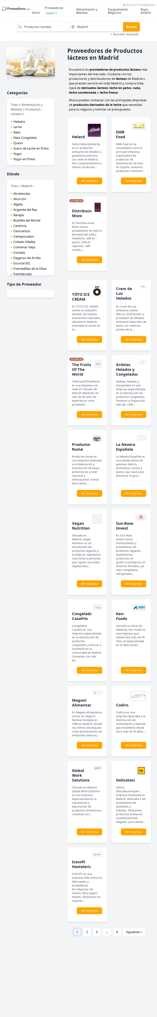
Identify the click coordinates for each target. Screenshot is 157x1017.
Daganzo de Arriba (27, 258)
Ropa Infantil (146, 11)
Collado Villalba (24, 242)
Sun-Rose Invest (124, 526)
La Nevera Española (125, 447)
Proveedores (54, 8)
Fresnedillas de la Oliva (29, 269)
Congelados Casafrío (83, 616)
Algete (18, 204)
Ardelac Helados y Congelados (127, 369)
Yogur (17, 154)
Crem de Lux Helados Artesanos (125, 296)
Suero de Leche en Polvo (31, 148)
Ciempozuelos (23, 236)
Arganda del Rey (25, 210)
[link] (76, 201)
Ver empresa (89, 181)
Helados (19, 121)
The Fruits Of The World (81, 369)
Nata (16, 132)
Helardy (79, 136)
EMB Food (120, 134)
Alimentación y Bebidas (86, 11)
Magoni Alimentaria (83, 703)
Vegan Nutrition (81, 526)
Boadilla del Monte (26, 220)
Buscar (131, 27)
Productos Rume (81, 447)
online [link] (51, 13)
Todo (14, 105)
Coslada (19, 252)
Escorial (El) (21, 263)
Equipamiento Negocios (118, 11)
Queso (18, 143)
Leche (17, 127)
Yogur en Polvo (24, 159)
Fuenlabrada (22, 274)
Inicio (36, 13)
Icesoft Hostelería (82, 864)
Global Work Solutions (81, 775)
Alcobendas (21, 193)
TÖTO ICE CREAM (81, 297)
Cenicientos (21, 231)
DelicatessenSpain (133, 780)
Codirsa (123, 705)
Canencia (20, 226)
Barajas (18, 215)
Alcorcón (19, 199)
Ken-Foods (121, 616)
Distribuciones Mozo (86, 213)
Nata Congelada (25, 138)
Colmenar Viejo (24, 247)
